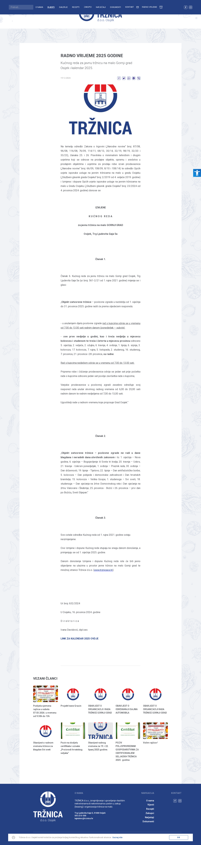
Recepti (75, 7)
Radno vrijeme (149, 7)
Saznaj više (117, 837)
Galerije (63, 7)
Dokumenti (115, 7)
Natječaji (101, 7)
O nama (39, 7)
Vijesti (51, 7)
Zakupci (88, 7)
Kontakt (129, 7)
